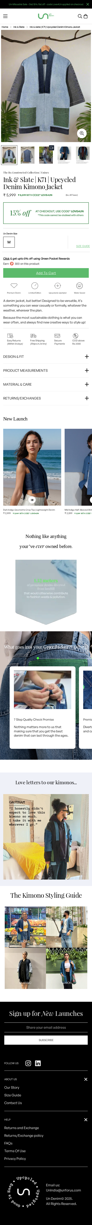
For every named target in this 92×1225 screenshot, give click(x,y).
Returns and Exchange (21, 1128)
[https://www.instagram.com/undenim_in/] (29, 1063)
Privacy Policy (15, 1158)
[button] (85, 16)
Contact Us (13, 1103)
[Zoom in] (82, 133)
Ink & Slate (18, 26)
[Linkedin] (38, 1063)
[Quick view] (32, 500)
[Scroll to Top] (84, 1202)
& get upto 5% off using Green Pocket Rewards (36, 258)
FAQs (8, 1143)
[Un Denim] (46, 16)
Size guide (83, 246)
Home (5, 26)
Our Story (11, 1087)
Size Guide (12, 1095)
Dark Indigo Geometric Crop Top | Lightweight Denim (29, 509)
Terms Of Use (15, 1151)
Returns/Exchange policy (23, 1135)
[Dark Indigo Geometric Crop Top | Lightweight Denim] (32, 467)
